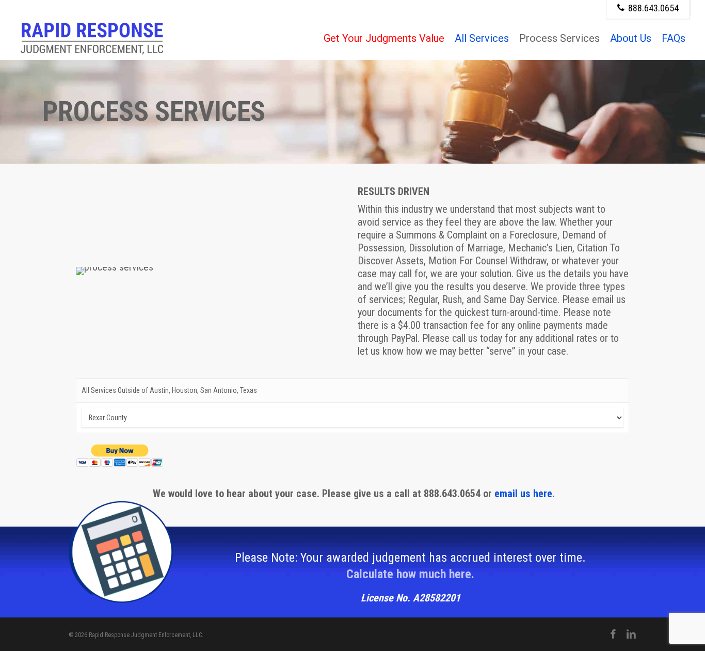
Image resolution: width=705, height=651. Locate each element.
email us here (523, 493)
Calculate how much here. (410, 574)
